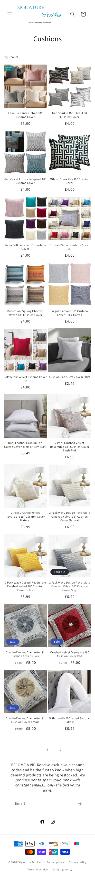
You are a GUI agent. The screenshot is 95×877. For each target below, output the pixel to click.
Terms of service (37, 869)
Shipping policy (62, 869)
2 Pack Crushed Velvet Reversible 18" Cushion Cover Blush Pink (69, 446)
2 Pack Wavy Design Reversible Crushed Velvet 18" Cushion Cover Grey (69, 586)
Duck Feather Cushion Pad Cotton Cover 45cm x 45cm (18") (25, 445)
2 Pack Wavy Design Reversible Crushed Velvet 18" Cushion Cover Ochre (25, 586)
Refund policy (55, 862)
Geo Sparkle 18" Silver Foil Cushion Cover (69, 115)
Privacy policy (78, 862)
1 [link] (34, 750)
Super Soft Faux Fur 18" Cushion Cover (25, 247)
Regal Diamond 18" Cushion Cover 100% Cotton (69, 313)
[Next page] (60, 749)
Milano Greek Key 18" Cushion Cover (70, 181)
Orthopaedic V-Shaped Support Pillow (70, 720)
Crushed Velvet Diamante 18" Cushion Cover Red (69, 654)
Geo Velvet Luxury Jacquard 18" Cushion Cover (25, 181)
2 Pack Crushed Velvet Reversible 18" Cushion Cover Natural (25, 516)
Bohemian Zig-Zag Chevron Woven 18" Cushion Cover (25, 313)
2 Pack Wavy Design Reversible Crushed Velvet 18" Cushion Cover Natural (69, 516)
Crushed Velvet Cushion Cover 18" (70, 247)
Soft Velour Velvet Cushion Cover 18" (25, 379)
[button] (9, 14)
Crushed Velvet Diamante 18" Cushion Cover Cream (25, 720)
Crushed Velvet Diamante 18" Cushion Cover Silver (25, 654)
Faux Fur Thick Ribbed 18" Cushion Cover (25, 115)
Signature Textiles (30, 862)
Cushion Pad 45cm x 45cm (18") (69, 377)
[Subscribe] (79, 803)
